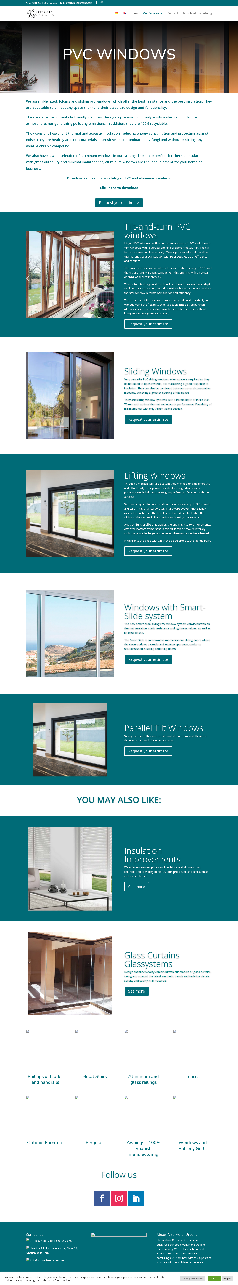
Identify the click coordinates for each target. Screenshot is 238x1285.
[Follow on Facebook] (102, 1198)
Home (134, 13)
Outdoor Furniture (45, 1143)
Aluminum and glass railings (143, 1079)
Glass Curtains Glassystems (152, 959)
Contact (173, 13)
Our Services (151, 13)
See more (136, 886)
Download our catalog (197, 13)
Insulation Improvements (152, 855)
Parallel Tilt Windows (163, 727)
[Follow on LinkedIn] (136, 1198)
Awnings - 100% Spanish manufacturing (143, 1148)
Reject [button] (227, 1278)
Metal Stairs (94, 1076)
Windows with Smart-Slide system (165, 611)
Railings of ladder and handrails (45, 1079)
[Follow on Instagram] (119, 1198)
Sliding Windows (155, 371)
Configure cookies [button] (193, 1278)
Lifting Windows (154, 475)
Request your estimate (119, 202)
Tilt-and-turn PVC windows (157, 231)
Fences (193, 1076)
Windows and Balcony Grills (192, 1145)
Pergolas (94, 1143)
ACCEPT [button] (214, 1278)
